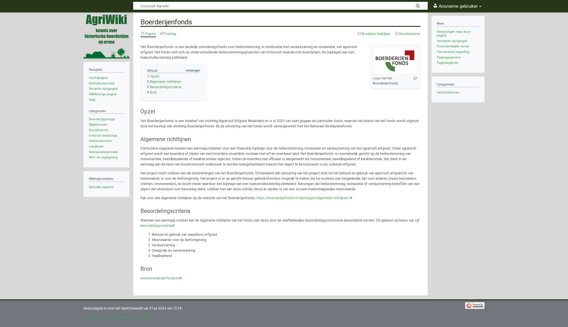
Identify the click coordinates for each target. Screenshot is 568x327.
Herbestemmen (448, 92)
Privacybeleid (94, 317)
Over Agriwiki (118, 317)
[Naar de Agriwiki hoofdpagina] (106, 35)
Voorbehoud (141, 317)
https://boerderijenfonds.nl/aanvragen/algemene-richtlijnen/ (302, 198)
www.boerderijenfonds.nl (159, 278)
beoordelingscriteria (156, 226)
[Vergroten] (415, 78)
